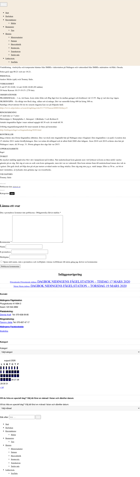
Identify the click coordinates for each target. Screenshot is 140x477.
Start (7, 12)
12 (12, 371)
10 (7, 371)
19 (12, 375)
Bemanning (9, 26)
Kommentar (6, 241)
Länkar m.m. (10, 58)
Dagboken (9, 16)
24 (7, 379)
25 (10, 379)
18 (10, 375)
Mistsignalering (17, 37)
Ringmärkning (10, 19)
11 (10, 371)
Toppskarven (16, 51)
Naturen (14, 41)
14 (18, 371)
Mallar (13, 23)
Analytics (4, 330)
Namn (2, 246)
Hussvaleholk (16, 44)
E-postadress (5, 251)
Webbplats (4, 257)
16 (4, 375)
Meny (3, 4)
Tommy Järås (6, 322)
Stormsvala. (15, 48)
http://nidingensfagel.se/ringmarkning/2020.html (20, 129)
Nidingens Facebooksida (12, 326)
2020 (12, 193)
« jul (2, 387)
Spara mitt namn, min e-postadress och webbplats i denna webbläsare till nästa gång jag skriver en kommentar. (50, 261)
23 (4, 379)
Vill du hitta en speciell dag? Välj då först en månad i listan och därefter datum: (34, 404)
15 (1, 375)
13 (15, 371)
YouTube (14, 62)
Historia (8, 33)
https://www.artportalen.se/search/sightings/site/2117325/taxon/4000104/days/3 (34, 107)
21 (18, 375)
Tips (12, 30)
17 (7, 375)
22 (1, 379)
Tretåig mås (15, 55)
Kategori (3, 348)
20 (15, 375)
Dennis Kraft (5, 314)
